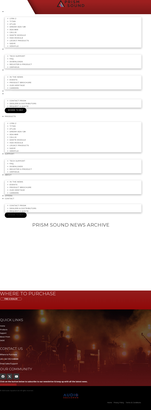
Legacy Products (19, 41)
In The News (16, 77)
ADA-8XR (14, 30)
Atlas (13, 24)
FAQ (12, 59)
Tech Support (17, 56)
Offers (8, 91)
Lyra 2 (13, 18)
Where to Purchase (8, 354)
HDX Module (16, 38)
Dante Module (18, 35)
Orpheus (14, 67)
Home (2, 326)
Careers (14, 88)
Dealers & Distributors (23, 103)
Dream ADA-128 (18, 27)
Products (10, 12)
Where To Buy (15, 110)
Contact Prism (18, 101)
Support (3, 333)
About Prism (5, 337)
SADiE (13, 43)
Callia (13, 32)
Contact (9, 94)
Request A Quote (19, 106)
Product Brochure (20, 82)
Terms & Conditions (133, 402)
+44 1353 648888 (10, 359)
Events (13, 80)
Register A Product (21, 64)
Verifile (14, 46)
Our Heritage (17, 85)
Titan (13, 21)
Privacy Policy (119, 402)
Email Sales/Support (9, 363)
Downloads (16, 62)
